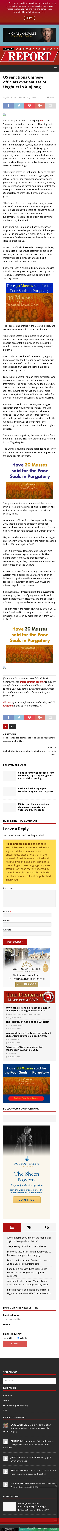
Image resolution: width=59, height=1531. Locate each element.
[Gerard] (5, 1442)
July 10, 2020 (11, 97)
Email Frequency (12, 1333)
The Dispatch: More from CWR (29, 997)
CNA (41, 120)
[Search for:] (29, 1380)
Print (52, 97)
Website (7, 929)
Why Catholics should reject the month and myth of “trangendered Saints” (28, 1009)
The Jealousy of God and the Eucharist (27, 1021)
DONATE (29, 18)
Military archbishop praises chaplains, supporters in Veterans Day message (33, 807)
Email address (11, 1315)
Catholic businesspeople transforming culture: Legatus (35, 790)
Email (6, 920)
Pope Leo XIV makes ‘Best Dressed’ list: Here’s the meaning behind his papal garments (27, 1272)
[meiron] (5, 1485)
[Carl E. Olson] (5, 1426)
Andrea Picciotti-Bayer (33, 1014)
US (12, 726)
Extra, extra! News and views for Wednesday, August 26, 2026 (24, 1048)
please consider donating (32, 681)
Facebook (7, 1395)
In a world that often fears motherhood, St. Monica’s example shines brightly (29, 1034)
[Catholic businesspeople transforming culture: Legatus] (9, 791)
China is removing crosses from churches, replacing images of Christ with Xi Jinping (36, 775)
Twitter (6, 1400)
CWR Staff (12, 1053)
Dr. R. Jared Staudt (15, 1025)
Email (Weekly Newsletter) (15, 1405)
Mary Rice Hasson (15, 1014)
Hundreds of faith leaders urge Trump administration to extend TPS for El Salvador (28, 1444)
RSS (5, 1410)
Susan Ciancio (13, 1039)
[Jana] (5, 1459)
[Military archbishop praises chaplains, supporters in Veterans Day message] (9, 807)
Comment (8, 888)
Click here (8, 702)
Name (6, 911)
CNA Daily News (28, 97)
